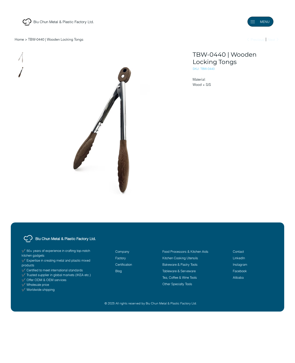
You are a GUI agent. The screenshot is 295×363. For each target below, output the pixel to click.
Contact (238, 251)
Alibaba (238, 277)
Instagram (240, 264)
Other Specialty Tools (177, 284)
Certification (123, 264)
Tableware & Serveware (179, 271)
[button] (253, 21)
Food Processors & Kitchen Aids (185, 251)
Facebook (240, 271)
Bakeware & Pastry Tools (180, 264)
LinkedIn (239, 258)
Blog (118, 271)
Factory (120, 258)
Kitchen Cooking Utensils (180, 258)
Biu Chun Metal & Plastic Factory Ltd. (65, 239)
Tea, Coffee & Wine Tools (179, 277)
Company (122, 251)
